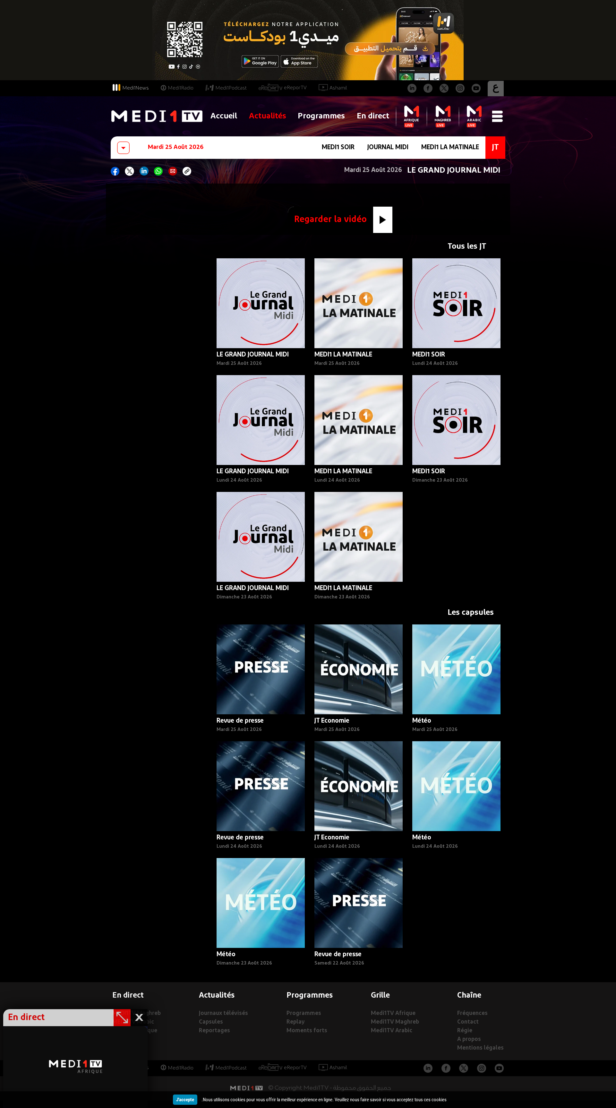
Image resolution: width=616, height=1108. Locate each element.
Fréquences (472, 1013)
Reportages (214, 1031)
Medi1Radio (180, 88)
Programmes (321, 116)
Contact (468, 1022)
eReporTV (295, 87)
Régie (464, 1031)
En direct (373, 116)
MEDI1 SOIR (338, 147)
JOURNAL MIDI (387, 147)
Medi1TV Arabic (391, 1031)
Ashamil (338, 88)
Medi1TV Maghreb (395, 1022)
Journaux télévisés (223, 1013)
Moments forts (307, 1031)
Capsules (211, 1022)
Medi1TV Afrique (393, 1013)
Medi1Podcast (231, 88)
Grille (380, 996)
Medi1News (135, 88)
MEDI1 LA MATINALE (450, 147)
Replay (295, 1022)
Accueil (223, 116)
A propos (469, 1039)
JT (495, 147)
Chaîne (469, 996)
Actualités (267, 116)
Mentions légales (480, 1048)
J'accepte (185, 1100)
